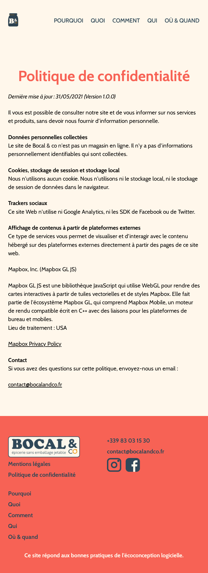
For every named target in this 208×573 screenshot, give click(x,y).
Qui (152, 20)
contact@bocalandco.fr (35, 384)
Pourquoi (68, 20)
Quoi (98, 20)
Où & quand (182, 20)
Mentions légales (29, 463)
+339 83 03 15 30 (128, 440)
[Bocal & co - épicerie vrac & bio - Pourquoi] (16, 20)
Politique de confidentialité (42, 474)
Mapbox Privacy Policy (34, 343)
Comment (126, 20)
